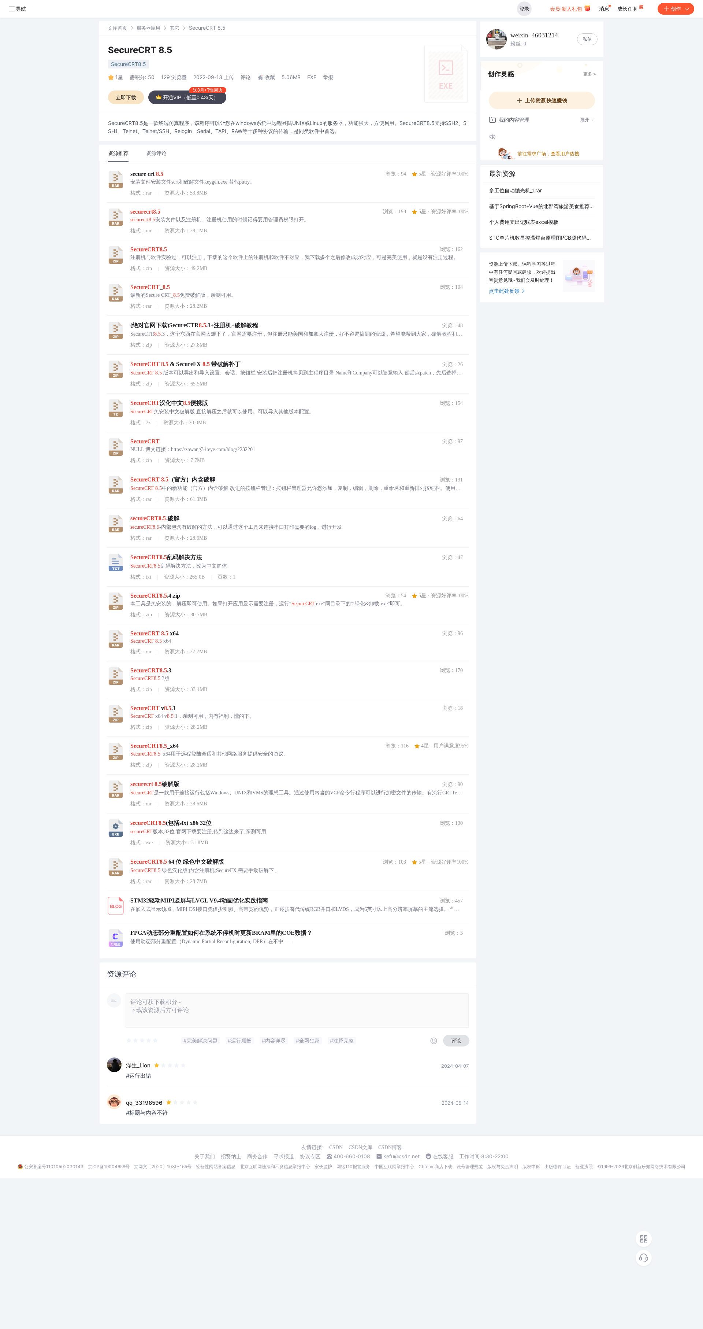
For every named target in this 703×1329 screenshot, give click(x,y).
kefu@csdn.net (401, 1156)
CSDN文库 (360, 1147)
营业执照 (584, 1166)
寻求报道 (284, 1156)
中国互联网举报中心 (394, 1166)
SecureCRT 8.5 (140, 50)
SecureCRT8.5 (128, 64)
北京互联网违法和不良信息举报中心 (275, 1166)
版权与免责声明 (502, 1166)
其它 (174, 28)
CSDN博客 (390, 1147)
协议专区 (310, 1156)
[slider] (142, 1040)
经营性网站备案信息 (215, 1166)
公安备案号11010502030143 (53, 1166)
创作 (676, 8)
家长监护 (323, 1166)
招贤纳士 (231, 1156)
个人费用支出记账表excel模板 (523, 222)
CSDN (336, 1147)
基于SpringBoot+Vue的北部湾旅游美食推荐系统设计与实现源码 (542, 206)
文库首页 (117, 28)
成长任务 (628, 8)
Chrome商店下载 (435, 1166)
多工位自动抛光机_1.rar (515, 190)
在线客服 (443, 1156)
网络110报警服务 (353, 1166)
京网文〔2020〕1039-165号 (162, 1166)
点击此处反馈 (504, 291)
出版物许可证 (557, 1166)
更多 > (589, 74)
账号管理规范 (470, 1166)
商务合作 (257, 1156)
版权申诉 (531, 1166)
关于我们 (204, 1156)
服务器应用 (148, 28)
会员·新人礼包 (567, 8)
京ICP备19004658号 (109, 1166)
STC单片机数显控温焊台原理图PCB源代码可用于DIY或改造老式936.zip (542, 238)
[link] (117, 28)
